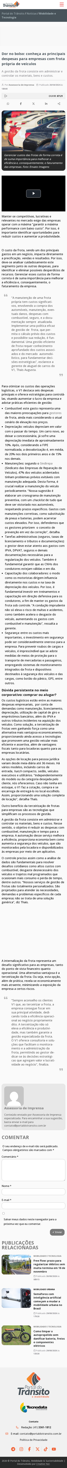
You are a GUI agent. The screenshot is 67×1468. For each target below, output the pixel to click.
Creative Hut (43, 1463)
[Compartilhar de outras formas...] (59, 104)
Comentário (10, 1156)
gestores (55, 413)
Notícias (32, 13)
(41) (42, 1427)
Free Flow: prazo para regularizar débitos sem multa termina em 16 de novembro (49, 1266)
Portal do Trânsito (13, 13)
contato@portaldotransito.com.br (40, 1433)
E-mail (6, 1200)
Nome (6, 1186)
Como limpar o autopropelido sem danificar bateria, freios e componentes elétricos (49, 1338)
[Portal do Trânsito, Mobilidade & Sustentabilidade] (33, 1385)
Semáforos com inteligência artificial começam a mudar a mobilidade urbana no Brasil (48, 1301)
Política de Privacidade (33, 1440)
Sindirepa (46, 463)
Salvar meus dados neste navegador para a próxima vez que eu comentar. (30, 1222)
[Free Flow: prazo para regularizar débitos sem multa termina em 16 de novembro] (16, 1264)
